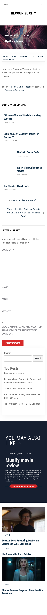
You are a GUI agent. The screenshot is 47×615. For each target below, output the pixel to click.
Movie (7, 535)
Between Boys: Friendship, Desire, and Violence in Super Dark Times (22, 381)
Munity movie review (14, 373)
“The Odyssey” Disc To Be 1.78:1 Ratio (22, 404)
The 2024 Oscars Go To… (29, 152)
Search (7, 353)
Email (6, 299)
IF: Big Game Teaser (20, 86)
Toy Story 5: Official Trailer (17, 186)
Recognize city (23, 13)
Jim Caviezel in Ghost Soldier (18, 388)
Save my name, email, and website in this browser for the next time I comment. (22, 330)
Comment (8, 250)
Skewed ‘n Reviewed (14, 90)
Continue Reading (23, 486)
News (26, 35)
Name (5, 287)
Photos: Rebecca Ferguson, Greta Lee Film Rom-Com (22, 396)
